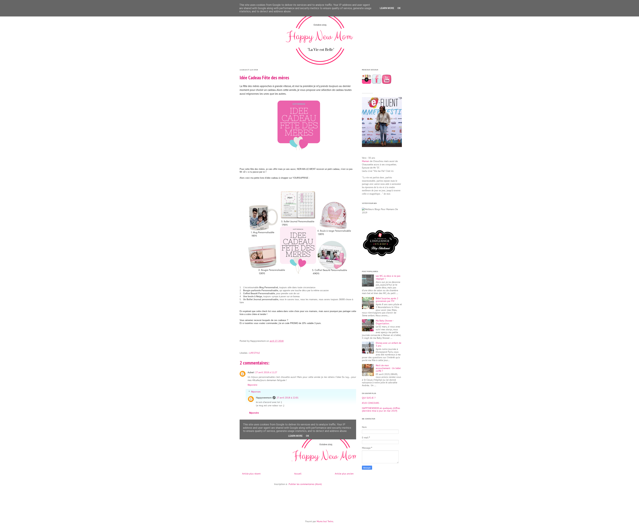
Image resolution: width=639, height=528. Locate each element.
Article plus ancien (344, 473)
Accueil (297, 473)
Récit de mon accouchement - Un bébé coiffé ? (388, 368)
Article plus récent (251, 473)
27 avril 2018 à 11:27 (266, 372)
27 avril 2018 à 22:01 (288, 397)
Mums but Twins (325, 521)
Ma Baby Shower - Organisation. (385, 322)
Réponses (256, 391)
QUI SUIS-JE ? (368, 397)
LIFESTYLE (254, 352)
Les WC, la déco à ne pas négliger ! (388, 277)
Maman (365, 161)
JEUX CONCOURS (370, 402)
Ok (399, 8)
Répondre (252, 384)
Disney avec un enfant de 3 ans (388, 344)
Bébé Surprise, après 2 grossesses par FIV (387, 300)
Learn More (387, 8)
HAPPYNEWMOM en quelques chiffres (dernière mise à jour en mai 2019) (381, 409)
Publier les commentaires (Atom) (305, 484)
